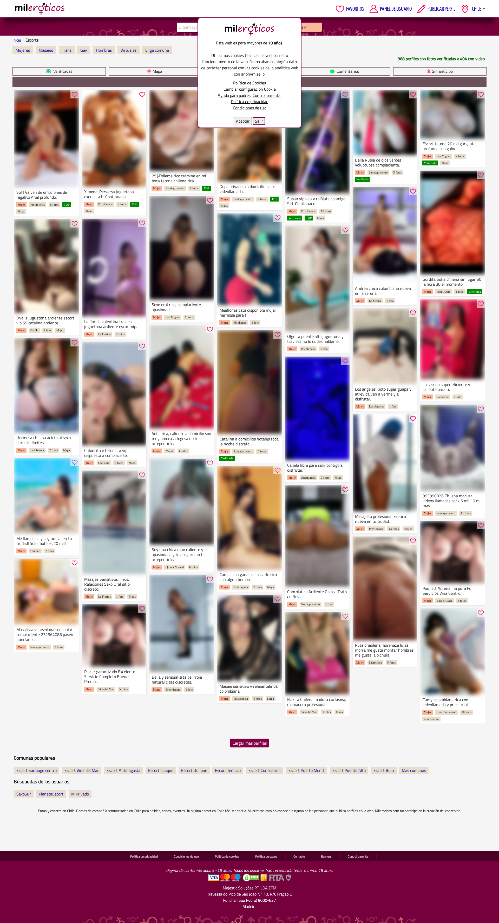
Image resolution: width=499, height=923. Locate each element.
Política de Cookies (249, 83)
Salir (259, 121)
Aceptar (243, 121)
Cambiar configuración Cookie (250, 89)
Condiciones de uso (249, 108)
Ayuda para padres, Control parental (249, 95)
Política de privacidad (249, 101)
